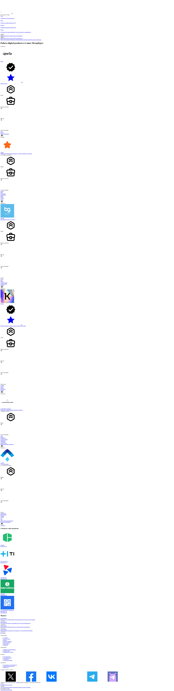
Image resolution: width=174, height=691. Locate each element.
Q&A (4, 689)
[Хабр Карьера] (6, 13)
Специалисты (8, 39)
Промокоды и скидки (8, 652)
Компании (27, 39)
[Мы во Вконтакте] (51, 681)
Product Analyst (4, 83)
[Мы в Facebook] (31, 681)
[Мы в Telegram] (92, 681)
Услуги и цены (6, 639)
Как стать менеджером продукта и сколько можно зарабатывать (15, 627)
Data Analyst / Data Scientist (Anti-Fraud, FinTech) (12, 410)
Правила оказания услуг (9, 666)
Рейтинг (31, 39)
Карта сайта (6, 643)
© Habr (2, 683)
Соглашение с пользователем (10, 665)
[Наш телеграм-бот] (112, 681)
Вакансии (3, 39)
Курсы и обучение (15, 39)
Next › (4, 525)
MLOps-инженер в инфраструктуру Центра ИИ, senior (13, 326)
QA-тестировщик (5, 464)
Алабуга (2, 463)
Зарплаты (35, 39)
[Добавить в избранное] (2, 136)
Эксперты (22, 39)
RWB (2, 61)
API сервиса (6, 659)
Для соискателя (6, 656)
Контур (2, 303)
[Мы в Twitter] (11, 681)
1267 (9, 682)
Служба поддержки (7, 660)
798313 (18, 682)
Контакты (5, 645)
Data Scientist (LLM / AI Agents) (8, 219)
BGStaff (2, 218)
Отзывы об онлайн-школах (9, 649)
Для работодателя (7, 658)
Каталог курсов (6, 642)
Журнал (39, 39)
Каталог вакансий (7, 641)
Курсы (10, 689)
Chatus (2, 152)
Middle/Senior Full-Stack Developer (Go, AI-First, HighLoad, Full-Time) (16, 153)
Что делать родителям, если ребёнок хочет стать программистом (15, 623)
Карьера (7, 689)
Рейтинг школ (6, 650)
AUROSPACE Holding (6, 408)
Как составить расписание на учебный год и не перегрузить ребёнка (16, 630)
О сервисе (5, 637)
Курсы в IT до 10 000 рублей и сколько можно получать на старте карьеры (18, 619)
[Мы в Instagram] (72, 681)
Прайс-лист (6, 667)
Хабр (2, 689)
